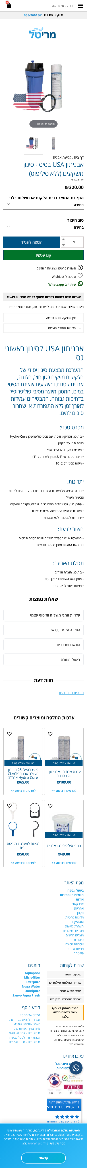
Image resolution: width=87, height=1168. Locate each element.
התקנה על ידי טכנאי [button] (65, 629)
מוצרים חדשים (75, 935)
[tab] (43, 615)
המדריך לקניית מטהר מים (24, 1019)
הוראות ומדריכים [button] (68, 644)
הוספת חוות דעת (71, 692)
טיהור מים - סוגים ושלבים (24, 1042)
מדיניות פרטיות (74, 917)
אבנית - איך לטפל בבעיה (24, 1037)
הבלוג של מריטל (30, 1015)
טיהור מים (77, 940)
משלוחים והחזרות (72, 895)
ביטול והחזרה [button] (70, 659)
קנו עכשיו (43, 255)
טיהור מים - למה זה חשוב (24, 1033)
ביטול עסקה (75, 890)
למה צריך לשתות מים (27, 1028)
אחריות (79, 908)
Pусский (78, 922)
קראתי (43, 1158)
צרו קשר (78, 904)
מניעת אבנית (76, 949)
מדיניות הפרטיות (37, 1143)
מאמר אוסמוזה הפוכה (27, 1024)
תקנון (80, 913)
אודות (80, 899)
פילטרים (78, 953)
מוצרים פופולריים (73, 931)
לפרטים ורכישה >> (64, 790)
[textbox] (43, 15)
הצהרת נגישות (74, 926)
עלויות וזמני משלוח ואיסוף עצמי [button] (55, 615)
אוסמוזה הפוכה (74, 944)
